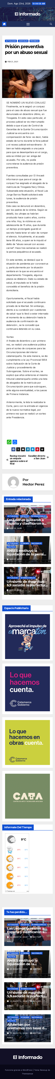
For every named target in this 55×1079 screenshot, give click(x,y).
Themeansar (27, 1074)
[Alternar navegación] (28, 24)
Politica (11, 547)
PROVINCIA (34, 41)
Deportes (25, 516)
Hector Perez (33, 484)
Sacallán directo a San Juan (36, 457)
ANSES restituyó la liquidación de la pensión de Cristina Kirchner (27, 554)
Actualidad (11, 41)
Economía (25, 543)
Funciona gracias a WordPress (19, 1070)
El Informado (27, 14)
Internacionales (38, 516)
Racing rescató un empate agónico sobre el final (19, 460)
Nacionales (36, 543)
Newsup (43, 1070)
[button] (51, 24)
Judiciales (23, 41)
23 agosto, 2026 (19, 937)
